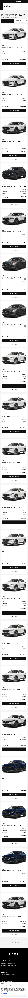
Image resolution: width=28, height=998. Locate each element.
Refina (7, 20)
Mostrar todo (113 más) (14, 942)
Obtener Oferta (14, 66)
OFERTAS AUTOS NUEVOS (7, 974)
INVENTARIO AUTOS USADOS (8, 965)
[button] (26, 1)
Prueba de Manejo (14, 63)
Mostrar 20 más (14, 940)
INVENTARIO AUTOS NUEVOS (8, 963)
